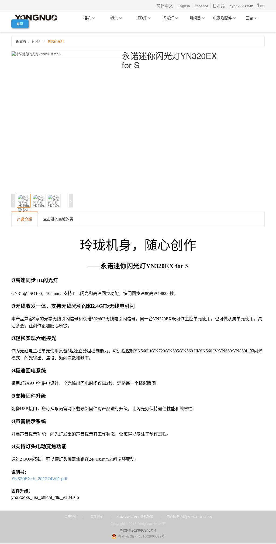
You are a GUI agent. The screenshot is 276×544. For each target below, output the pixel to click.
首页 (20, 23)
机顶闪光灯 (56, 41)
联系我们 (97, 516)
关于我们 (70, 516)
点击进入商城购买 (58, 219)
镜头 (114, 18)
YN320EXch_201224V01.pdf (39, 479)
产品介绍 (24, 219)
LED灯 (142, 18)
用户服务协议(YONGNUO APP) (189, 516)
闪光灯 (169, 18)
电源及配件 (223, 18)
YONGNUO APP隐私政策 (135, 516)
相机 (87, 18)
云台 (250, 18)
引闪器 (195, 18)
